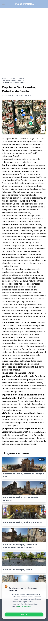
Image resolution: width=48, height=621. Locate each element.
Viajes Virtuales (24, 3)
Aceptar (24, 614)
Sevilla (21, 78)
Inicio (4, 78)
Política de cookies (24, 606)
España (12, 78)
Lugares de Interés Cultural (11, 80)
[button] (31, 123)
